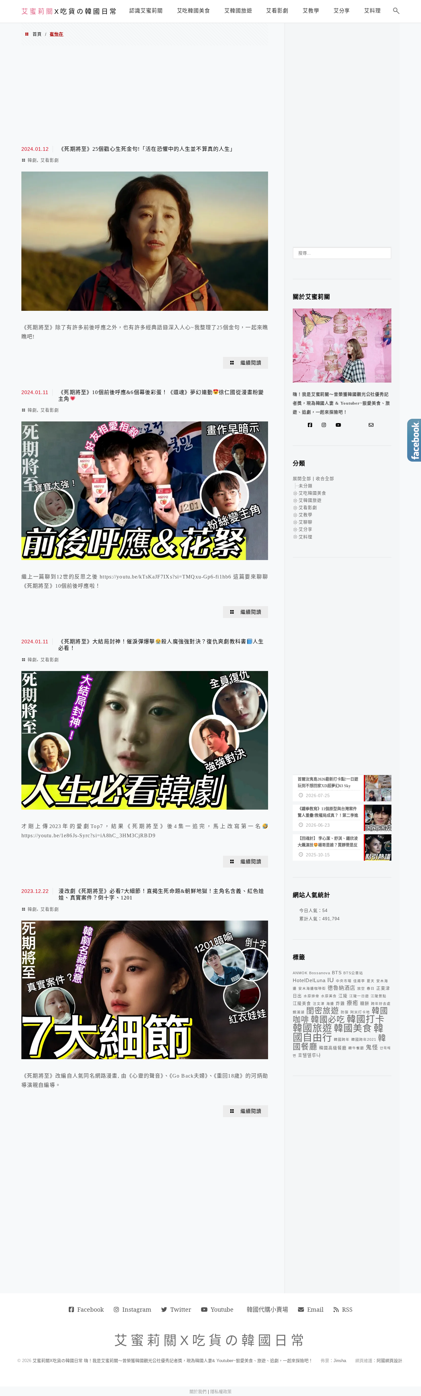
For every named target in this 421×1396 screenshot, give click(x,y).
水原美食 (329, 996)
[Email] (372, 425)
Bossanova (319, 973)
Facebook (90, 1309)
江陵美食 (302, 1003)
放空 (361, 988)
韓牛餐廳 (356, 1048)
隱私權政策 (221, 1391)
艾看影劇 (49, 160)
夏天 (371, 981)
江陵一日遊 (359, 996)
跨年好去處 (381, 1004)
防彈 (345, 1012)
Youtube (222, 1309)
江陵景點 (378, 996)
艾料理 (305, 536)
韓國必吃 (328, 1019)
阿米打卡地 (360, 1012)
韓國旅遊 (312, 1028)
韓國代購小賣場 (267, 1309)
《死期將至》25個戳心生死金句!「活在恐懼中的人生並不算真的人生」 (147, 149)
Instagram (136, 1309)
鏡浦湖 (299, 1012)
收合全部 (325, 478)
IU (330, 980)
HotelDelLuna (309, 980)
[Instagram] (325, 425)
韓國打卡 (366, 1019)
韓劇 (32, 160)
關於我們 (198, 1391)
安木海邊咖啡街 (312, 988)
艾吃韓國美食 (312, 493)
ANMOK (300, 973)
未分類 (305, 485)
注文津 (319, 1004)
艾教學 (305, 514)
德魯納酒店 (342, 988)
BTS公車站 (353, 973)
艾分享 (305, 529)
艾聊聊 (305, 522)
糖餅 (364, 1003)
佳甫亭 (359, 981)
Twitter (180, 1309)
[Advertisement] (144, 95)
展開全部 (302, 478)
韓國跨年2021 (363, 1039)
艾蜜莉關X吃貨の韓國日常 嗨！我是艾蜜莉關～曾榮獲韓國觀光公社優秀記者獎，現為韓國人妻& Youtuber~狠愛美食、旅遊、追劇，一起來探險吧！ (173, 1360)
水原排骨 (311, 996)
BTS (337, 972)
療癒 (353, 1003)
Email (315, 1309)
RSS (347, 1309)
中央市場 (344, 981)
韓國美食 (353, 1028)
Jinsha (340, 1360)
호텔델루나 (309, 1055)
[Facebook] (311, 425)
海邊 (330, 1004)
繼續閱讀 (250, 362)
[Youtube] (339, 425)
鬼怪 (372, 1047)
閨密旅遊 (322, 1010)
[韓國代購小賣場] (351, 425)
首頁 (37, 34)
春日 (371, 988)
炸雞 (340, 1003)
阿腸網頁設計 (389, 1360)
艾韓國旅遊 (310, 500)
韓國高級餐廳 (333, 1048)
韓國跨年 (342, 1039)
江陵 (343, 996)
